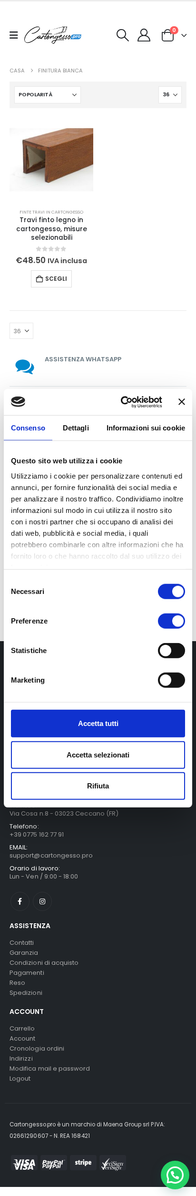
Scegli (56, 279)
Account (22, 1038)
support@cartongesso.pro (51, 855)
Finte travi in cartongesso (51, 212)
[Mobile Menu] (17, 35)
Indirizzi (21, 1058)
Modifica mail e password (50, 1068)
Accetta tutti (98, 723)
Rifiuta (98, 786)
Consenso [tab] (28, 428)
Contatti (22, 942)
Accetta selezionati (98, 754)
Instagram (42, 901)
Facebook (19, 901)
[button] (123, 35)
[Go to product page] (51, 160)
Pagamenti (27, 972)
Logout (20, 1078)
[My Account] (144, 35)
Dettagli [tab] (76, 428)
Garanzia (24, 952)
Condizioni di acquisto (44, 962)
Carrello (22, 1028)
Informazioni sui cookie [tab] (146, 428)
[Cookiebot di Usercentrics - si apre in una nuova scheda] (122, 402)
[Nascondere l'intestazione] (52, 35)
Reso (17, 982)
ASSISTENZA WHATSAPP (83, 359)
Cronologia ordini (37, 1048)
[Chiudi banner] (181, 402)
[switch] (171, 621)
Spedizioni (26, 992)
